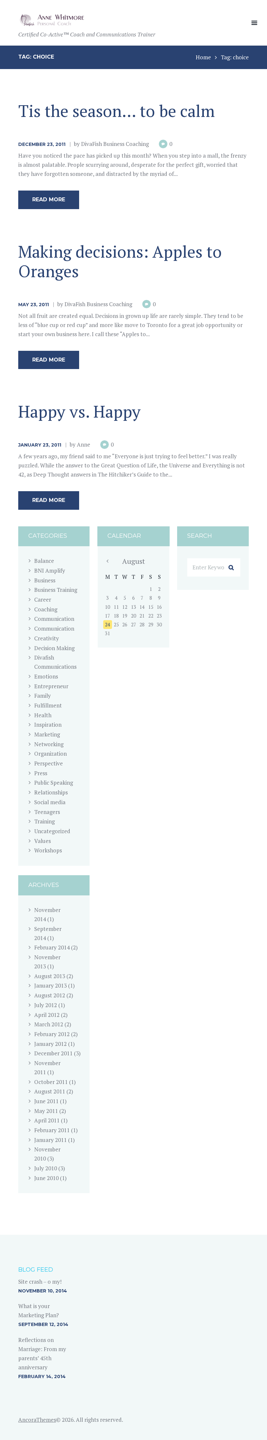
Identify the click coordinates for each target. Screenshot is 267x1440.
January (50, 985)
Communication (54, 618)
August (49, 976)
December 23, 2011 (41, 144)
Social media (49, 802)
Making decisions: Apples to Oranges (120, 261)
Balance (44, 560)
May (46, 1111)
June (46, 1101)
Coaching (45, 609)
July (45, 1005)
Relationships (51, 792)
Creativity (46, 638)
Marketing (47, 734)
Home (203, 57)
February (52, 947)
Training (44, 821)
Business (44, 580)
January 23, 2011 (39, 445)
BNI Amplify (49, 570)
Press (40, 773)
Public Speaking (53, 782)
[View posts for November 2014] (107, 561)
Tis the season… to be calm (116, 110)
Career (42, 599)
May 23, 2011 (33, 304)
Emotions (46, 676)
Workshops (48, 850)
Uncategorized (52, 831)
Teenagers (47, 812)
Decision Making (54, 648)
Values (42, 841)
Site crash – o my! (40, 1281)
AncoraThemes (37, 1419)
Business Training (55, 589)
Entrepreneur (51, 686)
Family (42, 695)
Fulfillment (48, 705)
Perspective (48, 763)
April (47, 1015)
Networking (48, 744)
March (48, 1024)
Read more (48, 199)
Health (42, 715)
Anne (83, 444)
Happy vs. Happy (79, 411)
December (53, 1053)
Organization (50, 753)
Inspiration (48, 724)
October (51, 1082)
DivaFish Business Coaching (115, 144)
